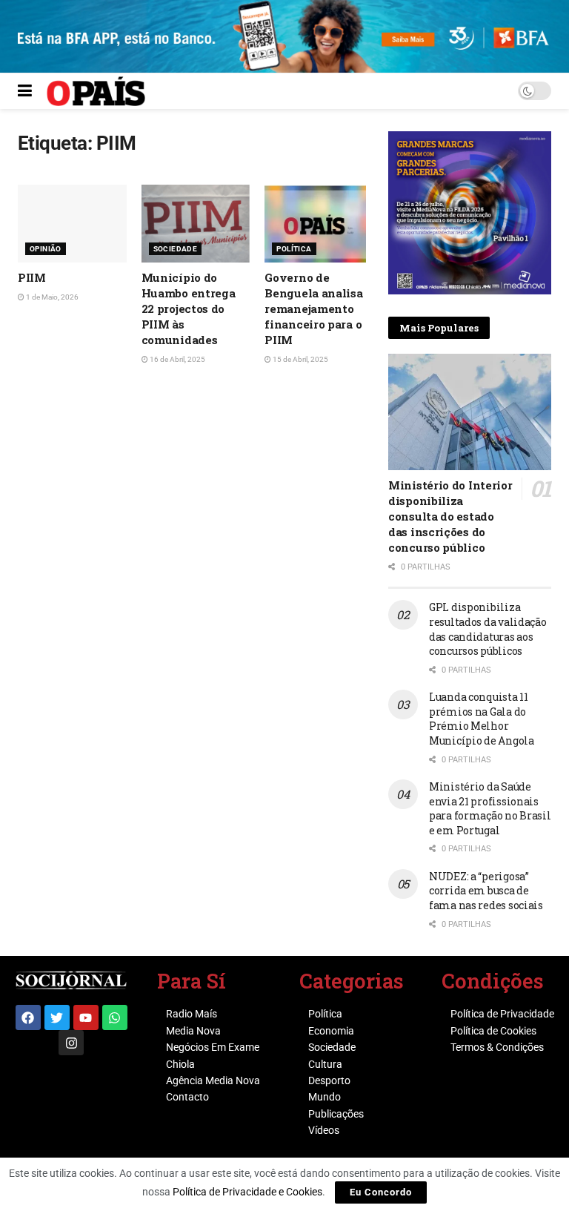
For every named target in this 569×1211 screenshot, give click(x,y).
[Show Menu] (25, 91)
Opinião (45, 249)
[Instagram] (71, 1042)
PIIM (32, 277)
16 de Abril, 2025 (176, 359)
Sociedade (175, 249)
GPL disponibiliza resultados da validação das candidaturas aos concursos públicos (488, 629)
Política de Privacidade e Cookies (247, 1192)
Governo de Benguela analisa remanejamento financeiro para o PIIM (313, 308)
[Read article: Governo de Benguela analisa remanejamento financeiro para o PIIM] (318, 224)
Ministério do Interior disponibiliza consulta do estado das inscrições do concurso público (450, 516)
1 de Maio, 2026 (51, 297)
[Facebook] (28, 1017)
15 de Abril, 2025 (299, 359)
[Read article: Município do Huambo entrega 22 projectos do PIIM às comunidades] (196, 224)
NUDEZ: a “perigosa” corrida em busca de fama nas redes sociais (486, 890)
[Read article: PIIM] (72, 224)
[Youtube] (86, 1017)
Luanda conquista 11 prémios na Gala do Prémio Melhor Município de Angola (481, 719)
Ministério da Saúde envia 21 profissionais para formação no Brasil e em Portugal (490, 808)
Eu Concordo (381, 1192)
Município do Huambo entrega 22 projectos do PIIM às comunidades (189, 308)
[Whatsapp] (114, 1017)
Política (293, 249)
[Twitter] (57, 1017)
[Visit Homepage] (96, 91)
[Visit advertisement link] (469, 212)
